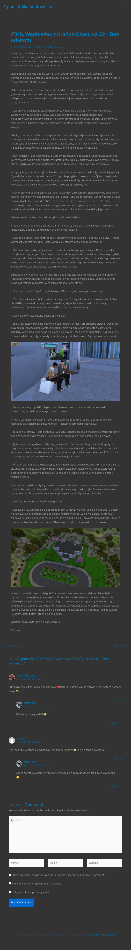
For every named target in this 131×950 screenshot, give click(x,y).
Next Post (120, 645)
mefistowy (30, 703)
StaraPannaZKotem (28, 676)
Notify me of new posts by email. (31, 892)
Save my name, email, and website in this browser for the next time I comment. (59, 875)
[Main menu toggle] (124, 6)
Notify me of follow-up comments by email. (37, 883)
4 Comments (18, 46)
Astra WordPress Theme (100, 934)
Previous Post (13, 645)
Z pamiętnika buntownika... (29, 6)
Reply (119, 699)
